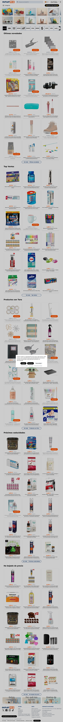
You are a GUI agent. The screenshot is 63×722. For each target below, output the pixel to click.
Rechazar (30, 363)
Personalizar (39, 363)
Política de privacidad (38, 365)
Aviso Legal (31, 365)
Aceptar (23, 363)
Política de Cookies (24, 365)
